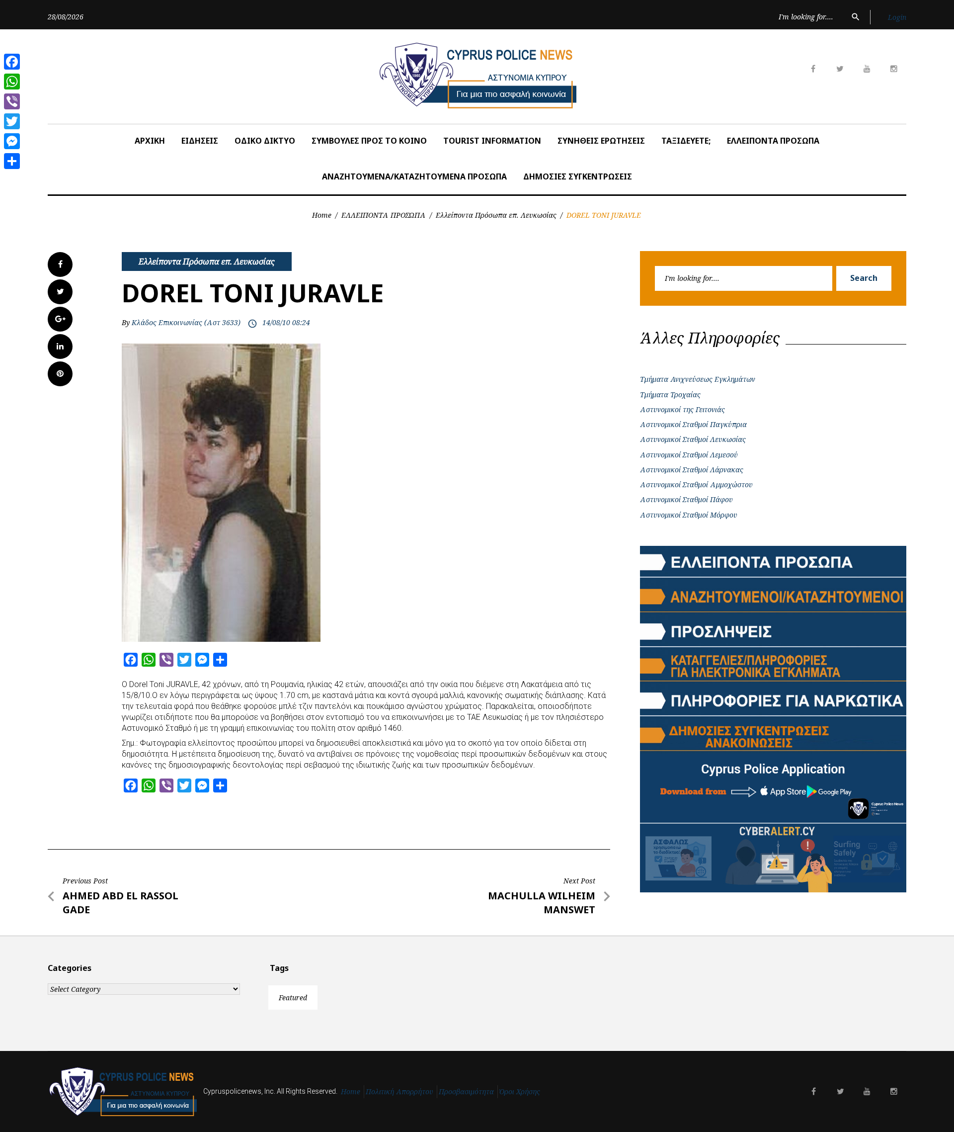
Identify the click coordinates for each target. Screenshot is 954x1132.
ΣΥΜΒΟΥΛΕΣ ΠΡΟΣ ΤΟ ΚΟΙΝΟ (369, 140)
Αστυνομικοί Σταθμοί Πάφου (686, 499)
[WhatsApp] (12, 81)
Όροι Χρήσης (519, 1091)
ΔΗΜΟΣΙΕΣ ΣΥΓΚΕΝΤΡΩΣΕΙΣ (577, 176)
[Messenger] (12, 141)
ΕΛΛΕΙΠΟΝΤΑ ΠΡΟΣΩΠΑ (773, 140)
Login (897, 17)
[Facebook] (12, 62)
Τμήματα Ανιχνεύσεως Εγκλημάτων (697, 379)
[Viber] (12, 101)
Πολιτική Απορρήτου (399, 1091)
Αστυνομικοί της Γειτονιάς (682, 409)
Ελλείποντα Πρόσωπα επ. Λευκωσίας (496, 215)
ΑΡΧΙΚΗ (150, 140)
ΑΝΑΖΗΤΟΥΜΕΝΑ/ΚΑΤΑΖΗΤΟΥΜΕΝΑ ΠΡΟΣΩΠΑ (414, 176)
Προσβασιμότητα (466, 1091)
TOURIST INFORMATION (492, 140)
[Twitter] (12, 121)
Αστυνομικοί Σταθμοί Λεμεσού (689, 454)
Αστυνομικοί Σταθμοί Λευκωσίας (693, 439)
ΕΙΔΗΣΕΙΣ (199, 140)
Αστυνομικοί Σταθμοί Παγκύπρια (693, 424)
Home (321, 215)
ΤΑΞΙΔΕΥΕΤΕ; (686, 140)
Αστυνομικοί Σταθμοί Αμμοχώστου (696, 484)
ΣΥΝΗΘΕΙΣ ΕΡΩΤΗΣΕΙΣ (601, 140)
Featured (293, 997)
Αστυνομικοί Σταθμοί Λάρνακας (691, 469)
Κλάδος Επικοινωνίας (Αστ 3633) (186, 322)
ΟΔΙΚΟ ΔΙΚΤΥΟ (265, 140)
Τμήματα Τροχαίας (670, 394)
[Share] (12, 161)
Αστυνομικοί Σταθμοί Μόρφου (688, 515)
